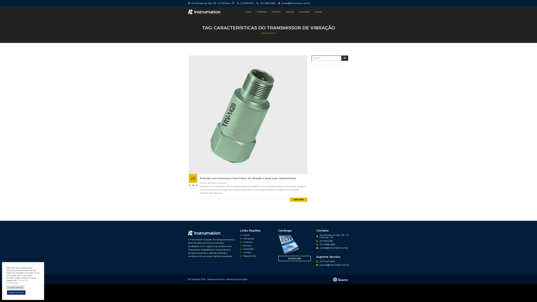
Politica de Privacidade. (17, 281)
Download (304, 12)
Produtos (276, 12)
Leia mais (298, 199)
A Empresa (262, 12)
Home (248, 12)
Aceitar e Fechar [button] (16, 292)
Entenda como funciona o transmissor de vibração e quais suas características (248, 178)
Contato (318, 12)
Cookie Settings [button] (15, 287)
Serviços (290, 12)
